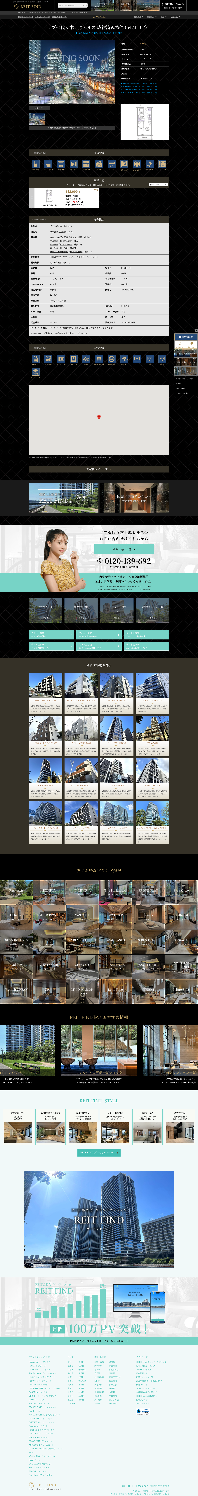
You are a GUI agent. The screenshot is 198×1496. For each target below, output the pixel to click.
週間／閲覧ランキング (145, 1366)
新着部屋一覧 (141, 1373)
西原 (64, 232)
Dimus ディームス (36, 1400)
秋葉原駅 (113, 1403)
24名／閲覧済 (101, 17)
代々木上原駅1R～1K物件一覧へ (88, 635)
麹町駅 (112, 1388)
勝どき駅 (98, 1385)
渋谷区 (59, 232)
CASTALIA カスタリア (38, 1392)
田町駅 (97, 1381)
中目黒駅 (113, 1396)
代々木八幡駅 (66, 244)
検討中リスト (141, 1385)
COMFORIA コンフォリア (39, 1369)
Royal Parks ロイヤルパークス (41, 1430)
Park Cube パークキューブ (40, 1381)
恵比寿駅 (113, 1366)
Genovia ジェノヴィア (38, 1426)
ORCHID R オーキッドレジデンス (42, 1396)
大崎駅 (112, 1392)
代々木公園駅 (76, 251)
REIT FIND (21, 12)
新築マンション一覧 (144, 1377)
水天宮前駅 (99, 1392)
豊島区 (81, 1385)
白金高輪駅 (99, 1377)
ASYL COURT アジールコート (41, 1445)
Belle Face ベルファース (39, 1468)
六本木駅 (98, 1366)
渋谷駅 (112, 1362)
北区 (70, 1388)
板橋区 (70, 1396)
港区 (70, 1362)
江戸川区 (71, 1403)
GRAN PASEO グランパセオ (40, 1418)
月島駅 (97, 1403)
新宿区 (70, 1369)
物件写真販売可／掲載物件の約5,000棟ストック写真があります (73, 128)
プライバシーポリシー (145, 1388)
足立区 (70, 1400)
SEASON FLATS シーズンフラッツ (43, 1407)
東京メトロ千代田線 (59, 237)
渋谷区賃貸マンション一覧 (38, 12)
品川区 (70, 1373)
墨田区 (70, 1381)
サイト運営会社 (145, 589)
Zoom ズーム (34, 1460)
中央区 (81, 1362)
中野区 (70, 1392)
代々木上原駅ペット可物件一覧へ (41, 646)
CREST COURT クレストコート (42, 1434)
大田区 (70, 1385)
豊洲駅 (112, 1373)
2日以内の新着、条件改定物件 (149, 1381)
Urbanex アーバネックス (39, 1385)
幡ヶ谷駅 (64, 248)
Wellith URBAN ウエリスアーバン (43, 1456)
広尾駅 (97, 1373)
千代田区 (82, 1369)
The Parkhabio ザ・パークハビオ (43, 1373)
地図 (162, 17)
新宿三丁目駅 (115, 1377)
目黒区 (81, 1373)
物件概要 (150, 17)
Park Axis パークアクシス (40, 1362)
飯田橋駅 (113, 1381)
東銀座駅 (98, 1396)
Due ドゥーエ (34, 1411)
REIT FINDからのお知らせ (146, 1396)
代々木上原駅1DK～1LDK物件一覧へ (90, 646)
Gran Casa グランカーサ (39, 1437)
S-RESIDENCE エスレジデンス (41, 1422)
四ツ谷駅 (113, 1385)
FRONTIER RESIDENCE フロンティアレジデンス (46, 1451)
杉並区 (81, 1392)
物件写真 (137, 17)
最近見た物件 (180, 347)
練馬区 (81, 1396)
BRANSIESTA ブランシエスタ (41, 1441)
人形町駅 (98, 1388)
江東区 (81, 1366)
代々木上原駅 (76, 237)
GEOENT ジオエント (37, 1471)
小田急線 (54, 241)
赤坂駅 (97, 1369)
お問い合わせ (121, 549)
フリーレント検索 (143, 1369)
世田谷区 (82, 1381)
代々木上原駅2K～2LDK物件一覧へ (137, 635)
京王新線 (54, 248)
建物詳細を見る (40, 153)
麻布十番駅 (99, 1362)
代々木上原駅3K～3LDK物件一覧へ (136, 646)
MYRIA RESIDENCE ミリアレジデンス (44, 1415)
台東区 (81, 1377)
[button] (145, 1052)
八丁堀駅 (98, 1400)
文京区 (70, 1377)
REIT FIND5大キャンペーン (98, 1152)
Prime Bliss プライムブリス (40, 1475)
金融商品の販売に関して (146, 1392)
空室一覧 (174, 17)
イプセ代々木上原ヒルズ (60, 12)
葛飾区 (81, 1400)
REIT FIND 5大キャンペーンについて (151, 1362)
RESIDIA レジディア (37, 1366)
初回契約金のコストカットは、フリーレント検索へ (97, 1341)
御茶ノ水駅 (114, 1400)
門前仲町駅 (114, 1369)
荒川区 (81, 1388)
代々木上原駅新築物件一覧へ (38, 635)
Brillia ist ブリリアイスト (39, 1403)
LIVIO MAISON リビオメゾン (41, 1464)
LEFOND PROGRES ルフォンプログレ (44, 1388)
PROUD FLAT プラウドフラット (42, 1377)
